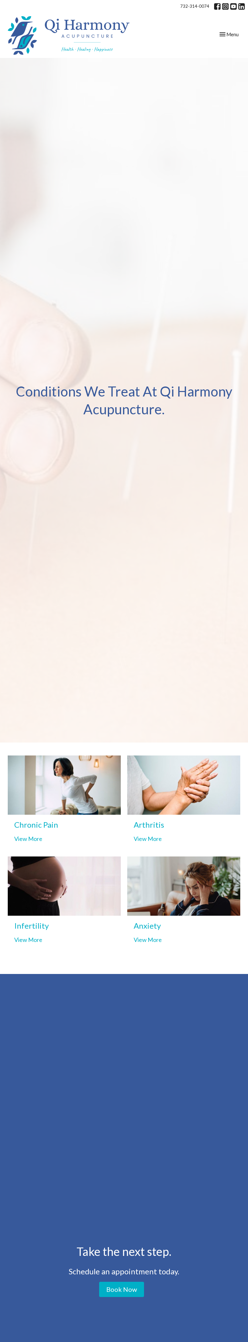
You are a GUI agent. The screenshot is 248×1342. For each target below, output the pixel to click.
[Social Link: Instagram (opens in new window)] (225, 6)
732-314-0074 (194, 6)
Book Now (121, 1289)
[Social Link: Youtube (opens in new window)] (233, 6)
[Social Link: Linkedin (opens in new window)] (241, 6)
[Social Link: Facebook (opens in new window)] (217, 6)
